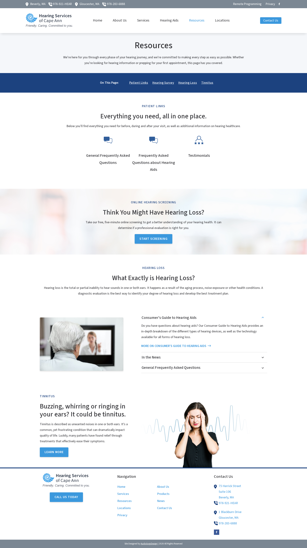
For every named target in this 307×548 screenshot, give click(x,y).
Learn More (54, 452)
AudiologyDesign (149, 543)
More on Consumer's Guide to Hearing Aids (173, 346)
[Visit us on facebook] (279, 4)
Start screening (153, 239)
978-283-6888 (116, 4)
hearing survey (163, 83)
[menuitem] (247, 4)
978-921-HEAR (62, 4)
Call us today (66, 497)
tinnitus (207, 83)
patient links (138, 83)
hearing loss (187, 83)
